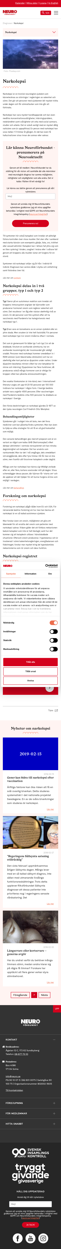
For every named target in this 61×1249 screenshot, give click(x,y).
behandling (19, 488)
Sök (48, 12)
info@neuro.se (13, 1076)
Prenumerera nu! (30, 223)
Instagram (43, 1238)
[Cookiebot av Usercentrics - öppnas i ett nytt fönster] (45, 566)
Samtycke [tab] (11, 573)
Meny (56, 12)
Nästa (44, 994)
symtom (17, 278)
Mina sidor (32, 3)
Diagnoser (7, 23)
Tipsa (50, 710)
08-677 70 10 (21, 1054)
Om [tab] (50, 573)
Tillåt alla (30, 662)
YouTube (30, 1238)
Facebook (18, 1238)
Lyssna (43, 3)
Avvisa (30, 680)
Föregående (20, 994)
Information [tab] (30, 573)
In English (53, 3)
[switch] (54, 631)
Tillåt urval (30, 671)
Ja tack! (30, 1225)
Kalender (20, 3)
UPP (57, 1009)
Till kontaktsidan (14, 1090)
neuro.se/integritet (38, 214)
